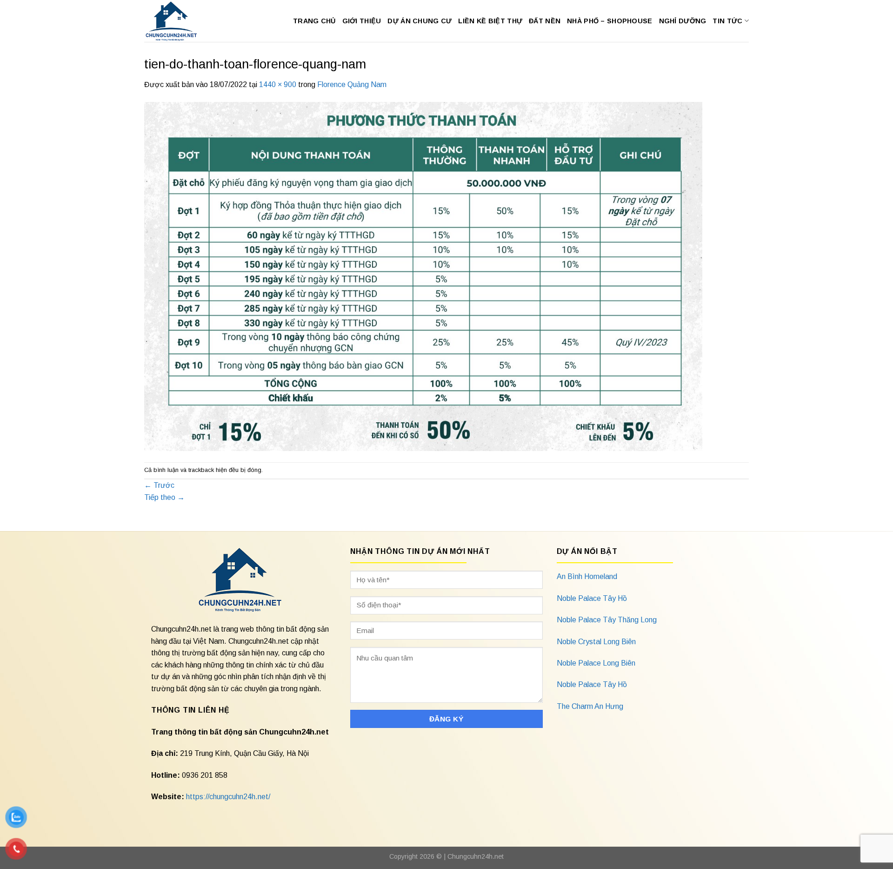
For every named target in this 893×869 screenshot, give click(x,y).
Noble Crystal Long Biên (596, 642)
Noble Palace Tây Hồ (592, 598)
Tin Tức (727, 21)
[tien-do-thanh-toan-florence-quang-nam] (423, 276)
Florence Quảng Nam (352, 84)
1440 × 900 (277, 84)
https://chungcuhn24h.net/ (228, 797)
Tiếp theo (164, 497)
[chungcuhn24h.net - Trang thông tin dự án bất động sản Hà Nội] (176, 21)
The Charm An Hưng (590, 706)
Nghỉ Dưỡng (682, 21)
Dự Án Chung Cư (419, 21)
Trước (159, 485)
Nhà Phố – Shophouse (609, 21)
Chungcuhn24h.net (475, 856)
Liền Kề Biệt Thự (490, 21)
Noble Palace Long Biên (596, 663)
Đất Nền (544, 21)
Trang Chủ (314, 21)
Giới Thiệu (361, 21)
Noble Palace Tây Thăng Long (607, 620)
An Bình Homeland (587, 576)
